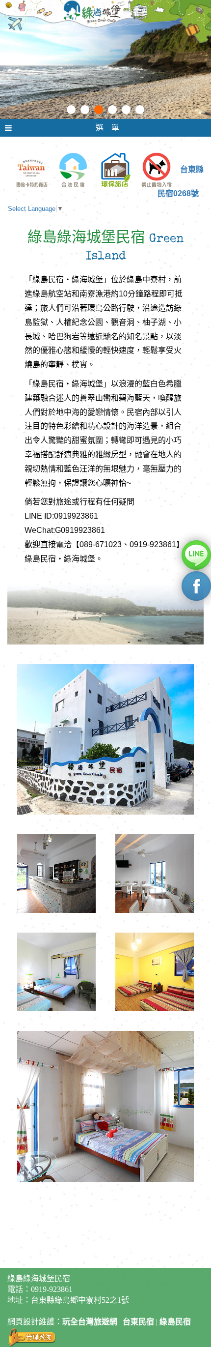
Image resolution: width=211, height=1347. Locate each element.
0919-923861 (52, 1289)
